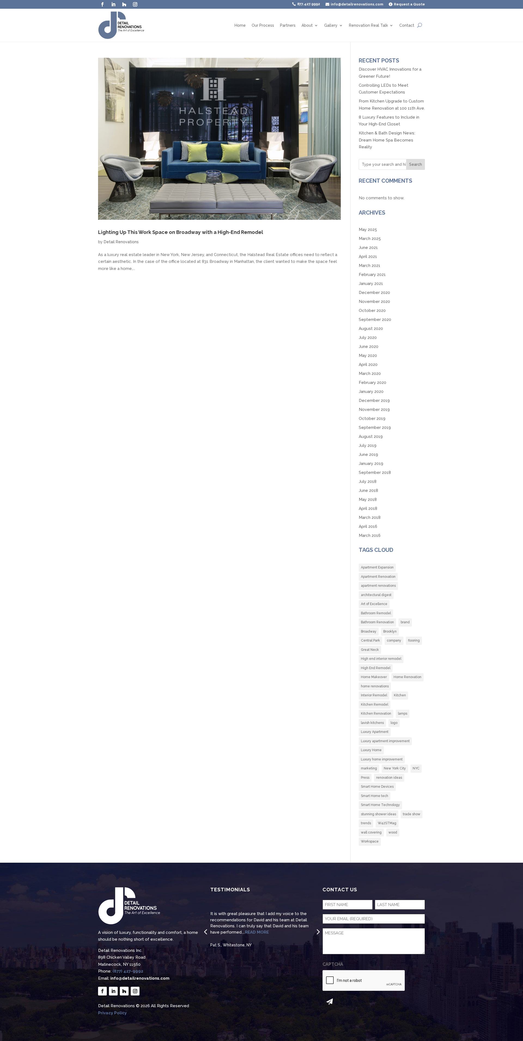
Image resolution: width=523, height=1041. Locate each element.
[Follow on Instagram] (135, 4)
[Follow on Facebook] (102, 4)
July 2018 (367, 481)
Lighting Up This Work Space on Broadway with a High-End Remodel (180, 232)
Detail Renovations (121, 242)
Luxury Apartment (374, 732)
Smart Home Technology (380, 805)
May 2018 (368, 499)
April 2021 (368, 256)
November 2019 (374, 409)
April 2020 (368, 364)
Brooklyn (390, 631)
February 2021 (372, 274)
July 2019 (367, 445)
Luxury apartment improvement (385, 741)
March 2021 (369, 265)
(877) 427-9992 (127, 971)
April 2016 (368, 526)
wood (392, 832)
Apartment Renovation (378, 577)
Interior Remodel (374, 695)
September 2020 (375, 319)
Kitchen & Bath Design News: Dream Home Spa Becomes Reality (387, 140)
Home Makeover (374, 677)
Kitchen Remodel (374, 704)
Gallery (330, 25)
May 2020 (368, 355)
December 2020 (374, 292)
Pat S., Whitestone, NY (231, 945)
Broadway (368, 631)
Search (415, 164)
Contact (406, 25)
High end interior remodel (381, 659)
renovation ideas (389, 778)
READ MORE (257, 932)
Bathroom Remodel (376, 613)
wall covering (371, 832)
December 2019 (374, 400)
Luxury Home (371, 750)
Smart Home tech (374, 796)
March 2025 (370, 238)
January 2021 (371, 283)
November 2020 (374, 301)
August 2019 (371, 436)
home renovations (375, 686)
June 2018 (368, 490)
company (394, 640)
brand (405, 622)
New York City (395, 768)
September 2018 (375, 472)
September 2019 (375, 427)
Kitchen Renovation (376, 713)
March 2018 (370, 517)
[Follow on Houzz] (124, 4)
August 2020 (371, 328)
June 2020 (368, 346)
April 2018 (368, 508)
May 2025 (368, 229)
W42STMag (387, 823)
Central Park (370, 640)
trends (366, 823)
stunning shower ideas (378, 814)
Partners (288, 25)
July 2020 (368, 337)
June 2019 (368, 454)
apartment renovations (378, 586)
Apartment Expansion (377, 567)
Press (365, 778)
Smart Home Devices (377, 787)
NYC (416, 768)
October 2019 (372, 418)
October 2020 (372, 310)
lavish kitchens (372, 723)
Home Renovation (407, 677)
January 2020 (371, 391)
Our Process (263, 25)
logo (394, 723)
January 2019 (371, 463)
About (307, 25)
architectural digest (376, 595)
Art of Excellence (374, 604)
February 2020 (372, 382)
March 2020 (370, 373)
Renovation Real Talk (368, 25)
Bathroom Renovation (377, 622)
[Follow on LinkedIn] (113, 4)
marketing (369, 768)
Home (240, 25)
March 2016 (370, 535)
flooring (414, 640)
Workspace (370, 841)
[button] (205, 931)
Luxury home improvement (382, 759)
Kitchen (400, 695)
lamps (402, 713)
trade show (411, 814)
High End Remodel (375, 668)
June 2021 (368, 247)
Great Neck (370, 650)
